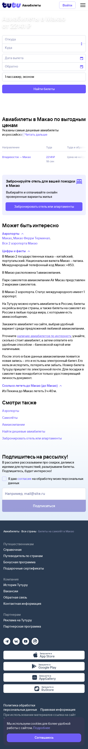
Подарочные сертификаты (23, 568)
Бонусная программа (19, 562)
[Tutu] (11, 5)
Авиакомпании (13, 424)
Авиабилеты (11, 531)
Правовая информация (57, 710)
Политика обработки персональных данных (20, 707)
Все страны (28, 531)
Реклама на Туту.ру (17, 620)
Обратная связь (15, 597)
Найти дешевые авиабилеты (23, 431)
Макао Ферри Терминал (31, 238)
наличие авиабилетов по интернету (44, 336)
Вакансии (10, 591)
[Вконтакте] (16, 640)
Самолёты (10, 418)
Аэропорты (10, 411)
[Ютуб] (25, 640)
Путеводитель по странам (23, 556)
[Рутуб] (35, 640)
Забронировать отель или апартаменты (32, 438)
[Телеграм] (6, 640)
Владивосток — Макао (16, 157)
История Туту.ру (15, 585)
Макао (7, 238)
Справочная (12, 550)
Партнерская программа (22, 626)
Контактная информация (22, 604)
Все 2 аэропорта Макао (20, 243)
